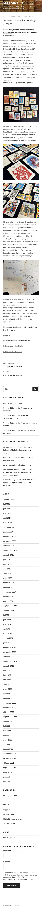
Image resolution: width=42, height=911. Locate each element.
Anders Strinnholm (27, 17)
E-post (6, 862)
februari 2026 (8, 527)
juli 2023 (6, 671)
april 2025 (7, 574)
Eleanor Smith (9, 447)
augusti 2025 (8, 555)
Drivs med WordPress (11, 905)
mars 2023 (7, 689)
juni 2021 (7, 782)
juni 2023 (7, 675)
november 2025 (9, 541)
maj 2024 (7, 624)
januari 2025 (8, 587)
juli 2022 (6, 726)
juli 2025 (6, 560)
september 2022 (10, 717)
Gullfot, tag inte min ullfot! (13, 403)
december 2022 (9, 703)
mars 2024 (7, 634)
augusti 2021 (8, 772)
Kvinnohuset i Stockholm (13, 346)
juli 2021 (6, 777)
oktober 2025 (8, 546)
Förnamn (7, 850)
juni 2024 (7, 620)
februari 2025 (8, 583)
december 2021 (9, 754)
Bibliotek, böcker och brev (23, 465)
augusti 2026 (8, 499)
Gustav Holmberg (10, 458)
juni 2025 (7, 564)
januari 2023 (8, 698)
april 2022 (7, 735)
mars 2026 (7, 523)
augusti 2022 (8, 721)
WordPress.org (9, 824)
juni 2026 (7, 509)
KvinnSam (7, 32)
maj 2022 (7, 731)
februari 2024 (8, 638)
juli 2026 (6, 504)
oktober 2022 (8, 712)
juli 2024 (6, 615)
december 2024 (9, 592)
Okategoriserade (10, 796)
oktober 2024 (8, 601)
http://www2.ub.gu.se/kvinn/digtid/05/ (18, 83)
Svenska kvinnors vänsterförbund (16, 341)
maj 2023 (7, 680)
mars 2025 (7, 578)
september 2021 (9, 768)
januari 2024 (8, 643)
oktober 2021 (8, 763)
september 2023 (10, 661)
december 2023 (9, 647)
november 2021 (9, 758)
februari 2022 (8, 745)
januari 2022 (8, 749)
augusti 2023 (8, 666)
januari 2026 (8, 532)
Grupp (6, 335)
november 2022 (9, 708)
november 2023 (9, 652)
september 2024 (10, 606)
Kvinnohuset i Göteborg (12, 351)
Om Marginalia (9, 838)
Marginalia (13, 3)
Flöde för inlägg (9, 814)
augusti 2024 (8, 610)
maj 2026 (7, 513)
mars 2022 (7, 740)
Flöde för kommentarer (12, 819)
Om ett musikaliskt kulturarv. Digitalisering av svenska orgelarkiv (18, 450)
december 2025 (9, 537)
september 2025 (10, 550)
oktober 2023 (8, 657)
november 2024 (9, 597)
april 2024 (7, 629)
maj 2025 (7, 569)
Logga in (6, 810)
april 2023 (7, 684)
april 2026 (7, 518)
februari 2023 (8, 694)
